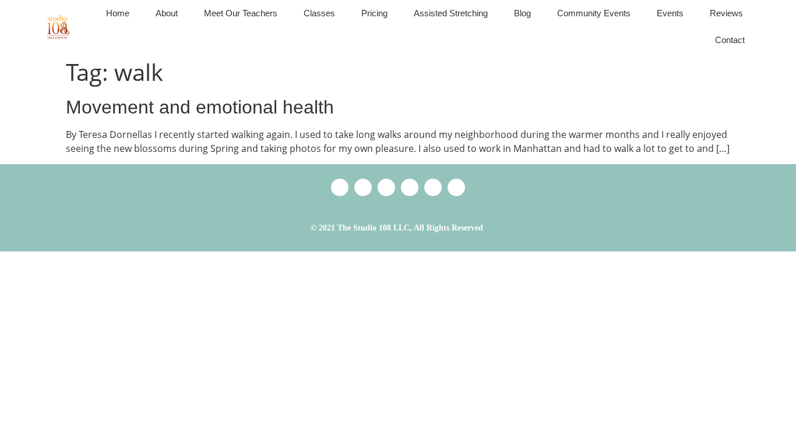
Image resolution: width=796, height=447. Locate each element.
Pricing (374, 13)
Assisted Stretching (451, 13)
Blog (522, 13)
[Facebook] (409, 187)
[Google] (363, 187)
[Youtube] (456, 187)
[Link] (339, 187)
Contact (730, 40)
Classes (319, 13)
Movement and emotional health (200, 107)
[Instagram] (433, 187)
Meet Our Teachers (240, 13)
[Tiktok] (386, 187)
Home (117, 13)
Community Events (594, 13)
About (167, 13)
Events (670, 13)
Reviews (726, 13)
